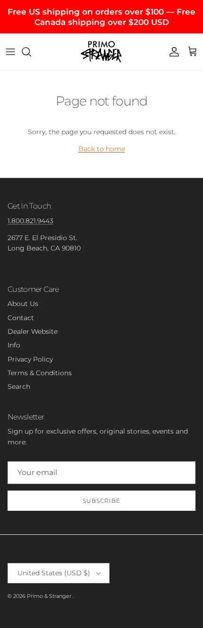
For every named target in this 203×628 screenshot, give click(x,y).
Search (19, 386)
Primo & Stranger (50, 596)
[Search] (31, 51)
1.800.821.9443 (30, 221)
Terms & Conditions (40, 373)
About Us (23, 303)
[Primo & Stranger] (101, 51)
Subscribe (101, 500)
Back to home (101, 149)
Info (14, 345)
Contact (21, 318)
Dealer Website (33, 331)
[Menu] (10, 51)
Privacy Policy (30, 359)
